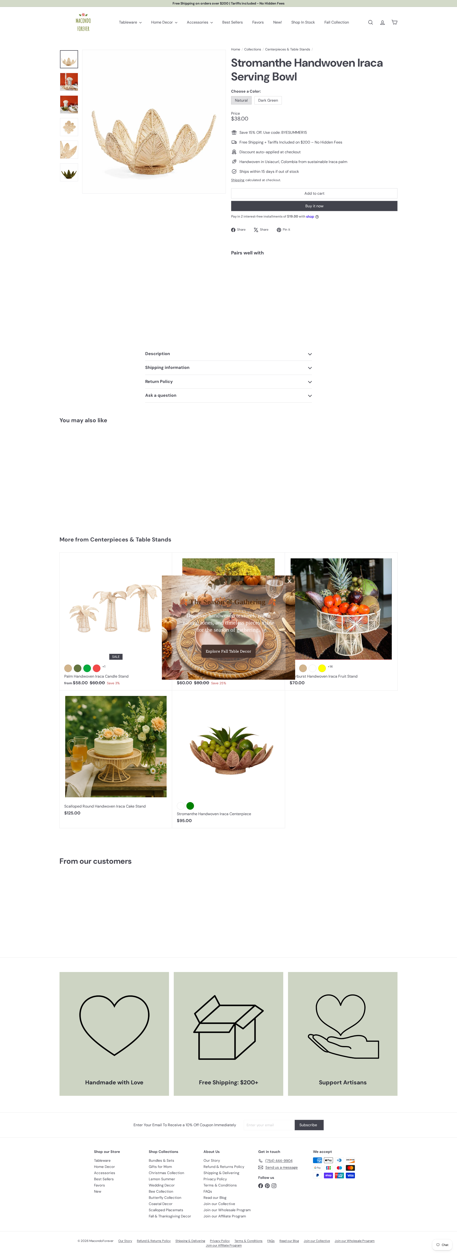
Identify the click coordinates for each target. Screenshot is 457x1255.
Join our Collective (219, 1203)
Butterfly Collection (165, 1197)
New (97, 1191)
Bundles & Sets (161, 1160)
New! (277, 22)
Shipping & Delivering (221, 1173)
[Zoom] (154, 121)
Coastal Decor (161, 1203)
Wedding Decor (162, 1185)
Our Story (212, 1160)
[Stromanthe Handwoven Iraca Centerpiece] (228, 759)
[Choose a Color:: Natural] (294, 271)
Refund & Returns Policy (224, 1166)
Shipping (237, 180)
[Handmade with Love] (114, 1026)
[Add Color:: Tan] (68, 668)
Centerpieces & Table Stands (287, 49)
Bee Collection (161, 1191)
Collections (252, 49)
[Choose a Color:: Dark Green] (304, 271)
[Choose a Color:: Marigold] (312, 668)
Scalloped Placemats (166, 1210)
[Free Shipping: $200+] (228, 1026)
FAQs (208, 1191)
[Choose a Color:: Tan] (303, 668)
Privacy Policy (215, 1179)
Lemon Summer (162, 1179)
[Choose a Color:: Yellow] (322, 668)
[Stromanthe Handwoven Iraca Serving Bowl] (314, 277)
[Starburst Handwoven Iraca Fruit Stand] (341, 621)
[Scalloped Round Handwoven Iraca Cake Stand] (116, 755)
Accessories (198, 22)
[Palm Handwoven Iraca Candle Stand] (116, 621)
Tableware (128, 22)
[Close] (289, 581)
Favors (258, 22)
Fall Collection (336, 22)
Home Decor (162, 22)
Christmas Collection (166, 1173)
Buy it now (314, 205)
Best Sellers (232, 22)
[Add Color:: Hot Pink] (96, 668)
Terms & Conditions (220, 1185)
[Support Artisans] (342, 1026)
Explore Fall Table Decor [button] (228, 651)
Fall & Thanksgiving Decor (170, 1216)
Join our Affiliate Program (225, 1216)
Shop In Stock (303, 22)
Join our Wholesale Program (227, 1210)
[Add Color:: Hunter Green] (77, 668)
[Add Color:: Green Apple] (87, 668)
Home (235, 49)
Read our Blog (215, 1197)
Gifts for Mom (160, 1166)
